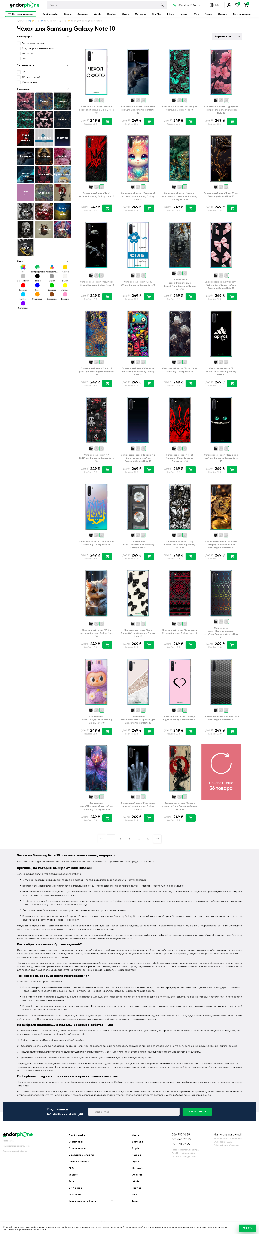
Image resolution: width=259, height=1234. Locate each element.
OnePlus (156, 14)
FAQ (71, 1168)
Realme (111, 14)
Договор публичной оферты (15, 1151)
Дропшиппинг (77, 1148)
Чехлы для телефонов (82, 1201)
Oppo (125, 14)
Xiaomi (67, 14)
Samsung (82, 14)
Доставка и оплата (81, 1154)
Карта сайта (8, 1141)
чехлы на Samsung (113, 916)
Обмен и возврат (79, 1161)
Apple (97, 14)
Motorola (140, 14)
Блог (71, 1181)
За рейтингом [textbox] (222, 36)
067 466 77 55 (181, 1139)
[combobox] (227, 36)
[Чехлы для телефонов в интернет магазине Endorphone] (24, 5)
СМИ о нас (75, 1187)
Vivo (196, 14)
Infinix (170, 14)
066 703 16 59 (187, 5)
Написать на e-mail (227, 1134)
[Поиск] (162, 5)
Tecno (208, 14)
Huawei (184, 14)
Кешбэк (73, 1174)
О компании (75, 1141)
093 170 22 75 (181, 1144)
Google (222, 14)
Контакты (74, 1194)
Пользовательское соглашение (16, 1146)
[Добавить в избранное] (112, 49)
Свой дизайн (50, 14)
